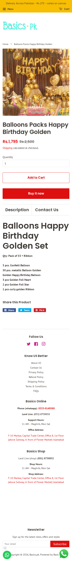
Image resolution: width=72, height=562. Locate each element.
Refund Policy (36, 377)
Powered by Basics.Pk (51, 554)
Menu (10, 9)
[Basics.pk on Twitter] (29, 344)
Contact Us (46, 210)
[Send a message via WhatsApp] (63, 553)
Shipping (7, 148)
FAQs (36, 391)
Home (5, 44)
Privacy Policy (36, 372)
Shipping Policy (36, 381)
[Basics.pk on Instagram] (43, 344)
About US (36, 363)
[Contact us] (7, 555)
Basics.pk (34, 554)
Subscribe (59, 544)
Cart (66, 8)
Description (17, 210)
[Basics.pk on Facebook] (36, 344)
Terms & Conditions (36, 386)
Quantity (8, 157)
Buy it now (36, 193)
